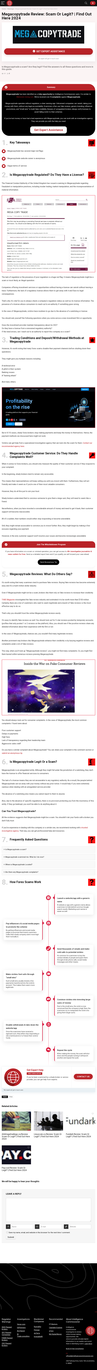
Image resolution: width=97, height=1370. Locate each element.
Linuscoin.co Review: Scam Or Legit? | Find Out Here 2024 (48, 1135)
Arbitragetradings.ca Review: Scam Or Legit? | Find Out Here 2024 (16, 1136)
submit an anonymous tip (12, 753)
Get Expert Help (35, 1070)
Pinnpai (37, 1330)
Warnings (10, 9)
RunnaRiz (37, 1327)
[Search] (86, 3)
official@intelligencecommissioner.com (79, 1356)
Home (4, 9)
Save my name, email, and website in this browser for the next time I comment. (39, 1232)
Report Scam (93, 3)
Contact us (83, 1076)
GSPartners (21, 1328)
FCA (10, 1097)
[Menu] (3, 3)
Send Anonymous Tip (48, 562)
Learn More (88, 1344)
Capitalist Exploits (55, 1328)
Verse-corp (21, 1324)
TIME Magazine (8, 600)
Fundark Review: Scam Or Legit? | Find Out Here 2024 (78, 1135)
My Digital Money (55, 1334)
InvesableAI (38, 1336)
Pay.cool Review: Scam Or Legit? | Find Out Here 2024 (14, 1169)
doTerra (37, 1333)
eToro (51, 1331)
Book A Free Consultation (75, 1349)
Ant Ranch (21, 1331)
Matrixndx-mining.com (25, 97)
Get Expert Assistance (50, 51)
